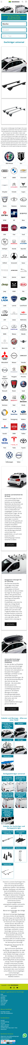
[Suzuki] (4, 427)
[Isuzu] (23, 256)
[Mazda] (23, 327)
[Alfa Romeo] (9, 156)
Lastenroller (7, 864)
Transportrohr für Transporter (7, 832)
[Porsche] (23, 370)
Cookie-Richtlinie (5, 1039)
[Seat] (14, 398)
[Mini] (23, 341)
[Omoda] (23, 356)
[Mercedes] (4, 341)
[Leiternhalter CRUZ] (20, 839)
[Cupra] (23, 185)
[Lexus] (14, 313)
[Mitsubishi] (4, 356)
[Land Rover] (23, 299)
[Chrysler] (4, 185)
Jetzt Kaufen (10, 624)
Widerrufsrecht (5, 1026)
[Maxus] (14, 327)
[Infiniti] (4, 256)
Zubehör (3, 1004)
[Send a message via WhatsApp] (24, 1035)
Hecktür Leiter (20, 848)
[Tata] (4, 441)
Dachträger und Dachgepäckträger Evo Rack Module (7, 795)
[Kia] (23, 284)
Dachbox (20, 723)
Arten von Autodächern (7, 1013)
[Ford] (23, 228)
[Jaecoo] (14, 270)
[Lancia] (14, 299)
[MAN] (4, 327)
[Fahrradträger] (7, 748)
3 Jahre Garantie (5, 1025)
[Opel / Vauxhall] (4, 370)
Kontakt (3, 1020)
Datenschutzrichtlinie (6, 1038)
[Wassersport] (7, 764)
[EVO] (4, 228)
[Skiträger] (20, 748)
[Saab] (23, 384)
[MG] (14, 341)
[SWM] (14, 427)
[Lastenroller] (7, 872)
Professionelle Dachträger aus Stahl (7, 779)
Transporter (4, 996)
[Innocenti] (14, 256)
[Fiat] (14, 228)
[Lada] (4, 299)
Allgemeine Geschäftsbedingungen (10, 1036)
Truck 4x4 (3, 1003)
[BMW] (14, 171)
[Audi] (4, 171)
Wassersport (7, 756)
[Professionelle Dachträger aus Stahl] (7, 785)
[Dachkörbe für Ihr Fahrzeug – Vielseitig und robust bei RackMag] (7, 818)
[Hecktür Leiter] (20, 856)
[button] (22, 1)
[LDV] (4, 313)
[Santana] (4, 398)
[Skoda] (23, 398)
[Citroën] (14, 185)
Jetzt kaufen (10, 545)
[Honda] (14, 242)
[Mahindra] (23, 313)
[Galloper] (4, 242)
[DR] (14, 213)
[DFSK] (4, 213)
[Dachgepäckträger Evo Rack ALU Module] (20, 801)
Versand (3, 1023)
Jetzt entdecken (11, 709)
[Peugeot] (14, 370)
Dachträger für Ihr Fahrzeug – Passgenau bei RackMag (7, 726)
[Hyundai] (23, 242)
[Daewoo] (14, 199)
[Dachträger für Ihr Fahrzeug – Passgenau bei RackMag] (7, 731)
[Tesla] (14, 441)
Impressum (4, 1029)
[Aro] (21, 156)
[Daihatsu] (23, 199)
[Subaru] (23, 412)
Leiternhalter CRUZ (20, 832)
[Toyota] (23, 441)
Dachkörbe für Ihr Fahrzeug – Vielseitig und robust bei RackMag (7, 812)
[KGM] (14, 284)
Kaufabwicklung (5, 1022)
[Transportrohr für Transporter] (7, 839)
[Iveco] (4, 270)
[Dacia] (4, 199)
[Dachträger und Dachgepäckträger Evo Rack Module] (7, 801)
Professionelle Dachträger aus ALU (20, 779)
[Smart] (4, 412)
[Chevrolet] (23, 171)
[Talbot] (23, 427)
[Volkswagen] (9, 455)
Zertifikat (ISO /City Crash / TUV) (9, 1028)
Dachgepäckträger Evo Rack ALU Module (20, 795)
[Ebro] (23, 213)
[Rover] (14, 384)
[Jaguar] (23, 270)
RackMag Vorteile (5, 1012)
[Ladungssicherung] (7, 856)
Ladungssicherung (7, 848)
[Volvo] (18, 455)
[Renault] (4, 384)
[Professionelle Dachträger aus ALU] (20, 785)
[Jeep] (4, 284)
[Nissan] (14, 356)
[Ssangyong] (14, 412)
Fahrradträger (7, 740)
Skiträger (20, 740)
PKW (2, 994)
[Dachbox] (20, 731)
